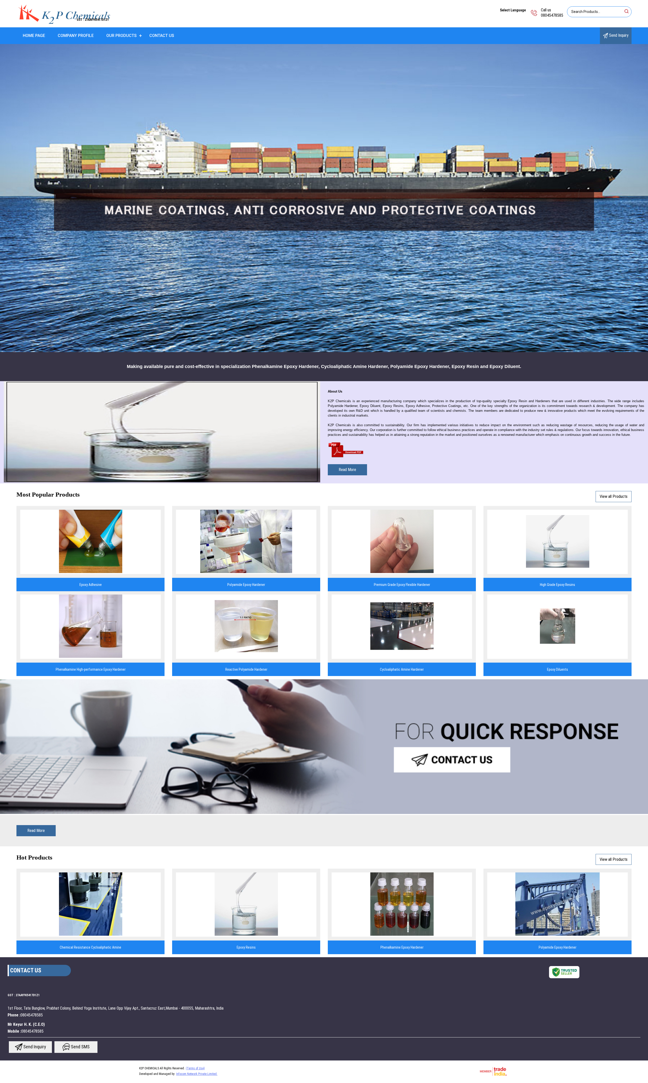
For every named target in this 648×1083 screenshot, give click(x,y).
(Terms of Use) (195, 1068)
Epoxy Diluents (557, 669)
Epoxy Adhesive (90, 585)
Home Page (34, 35)
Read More (347, 469)
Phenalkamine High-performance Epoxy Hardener (91, 669)
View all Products (613, 496)
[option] (324, 198)
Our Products (121, 35)
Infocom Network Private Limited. (196, 1074)
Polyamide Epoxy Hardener (246, 585)
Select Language (513, 10)
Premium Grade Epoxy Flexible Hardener (402, 585)
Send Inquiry (618, 35)
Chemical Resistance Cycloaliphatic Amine (90, 947)
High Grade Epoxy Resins (557, 585)
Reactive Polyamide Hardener (246, 669)
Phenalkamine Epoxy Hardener (401, 947)
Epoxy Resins (246, 947)
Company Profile (76, 35)
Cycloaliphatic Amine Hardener (402, 669)
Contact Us (161, 35)
